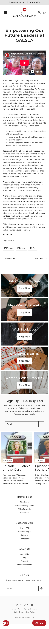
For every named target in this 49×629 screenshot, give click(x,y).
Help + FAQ (24, 528)
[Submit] (41, 424)
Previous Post (11, 258)
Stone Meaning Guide (24, 505)
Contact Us (25, 539)
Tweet (10, 248)
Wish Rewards (24, 509)
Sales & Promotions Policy (24, 612)
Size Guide (24, 502)
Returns (24, 535)
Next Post (40, 258)
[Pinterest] (28, 605)
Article (11, 240)
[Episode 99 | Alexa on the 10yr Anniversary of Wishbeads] (16, 447)
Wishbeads (26, 617)
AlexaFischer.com (24, 564)
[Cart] (44, 12)
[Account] (39, 12)
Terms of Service (31, 609)
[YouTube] (32, 605)
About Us (24, 554)
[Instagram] (17, 605)
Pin (34, 248)
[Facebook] (21, 605)
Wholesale (24, 512)
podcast (7, 460)
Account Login (24, 531)
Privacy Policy (17, 609)
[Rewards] (6, 623)
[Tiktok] (24, 605)
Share (22, 248)
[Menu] (5, 12)
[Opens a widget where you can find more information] (39, 623)
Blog (25, 558)
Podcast (24, 561)
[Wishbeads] (24, 12)
